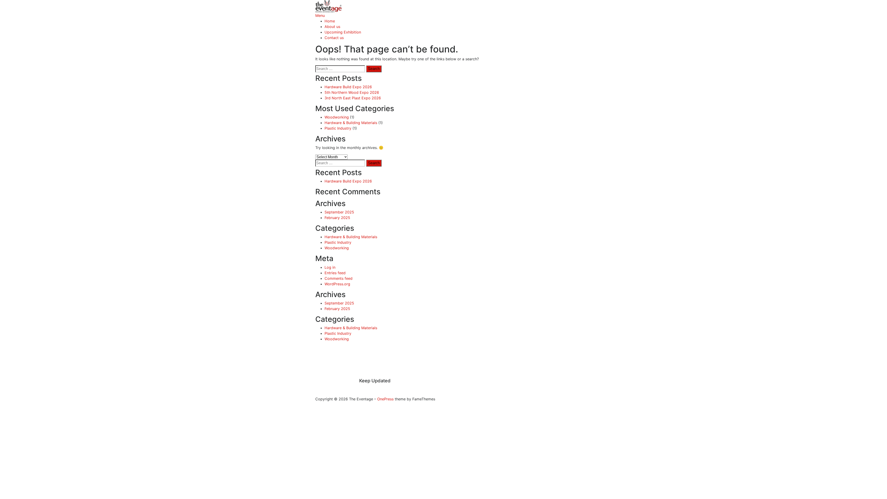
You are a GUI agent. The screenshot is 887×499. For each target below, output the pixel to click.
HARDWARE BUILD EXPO (415, 371)
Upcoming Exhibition (343, 32)
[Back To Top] (316, 393)
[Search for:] (340, 68)
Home (330, 21)
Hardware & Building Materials (351, 122)
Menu (320, 15)
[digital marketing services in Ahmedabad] (371, 388)
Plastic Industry (338, 128)
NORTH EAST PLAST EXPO (415, 366)
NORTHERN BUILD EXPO (415, 360)
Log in (330, 267)
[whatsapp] (369, 388)
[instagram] (363, 388)
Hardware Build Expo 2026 (348, 87)
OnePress (385, 399)
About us (332, 26)
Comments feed (338, 278)
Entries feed (335, 273)
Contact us (334, 37)
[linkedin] (366, 388)
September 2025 (339, 212)
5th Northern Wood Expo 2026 (352, 92)
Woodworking (337, 117)
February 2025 (337, 217)
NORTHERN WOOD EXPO (415, 355)
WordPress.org (337, 284)
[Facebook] (360, 388)
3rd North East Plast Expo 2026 (353, 98)
